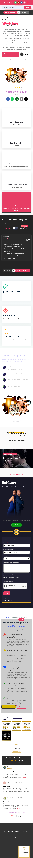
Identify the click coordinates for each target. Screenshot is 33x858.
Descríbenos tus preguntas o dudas (11, 562)
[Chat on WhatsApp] (16, 525)
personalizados (10, 12)
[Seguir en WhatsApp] (15, 2)
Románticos (24, 92)
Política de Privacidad (9, 837)
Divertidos (8, 92)
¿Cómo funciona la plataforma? (9, 54)
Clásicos (6, 454)
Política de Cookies (20, 837)
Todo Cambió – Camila (12, 458)
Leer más (24, 777)
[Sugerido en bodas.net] (24, 857)
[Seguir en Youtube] (18, 2)
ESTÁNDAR (7, 270)
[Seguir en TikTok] (28, 2)
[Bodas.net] (16, 816)
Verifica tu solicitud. (8, 581)
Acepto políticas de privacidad (12, 577)
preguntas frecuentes (8, 706)
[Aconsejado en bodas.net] (16, 752)
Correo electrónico (8, 549)
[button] (9, 474)
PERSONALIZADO (23, 270)
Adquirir (27, 54)
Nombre (5, 542)
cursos (25, 12)
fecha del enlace (7, 556)
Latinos (16, 92)
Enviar (7, 593)
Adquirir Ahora (16, 421)
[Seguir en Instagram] (24, 2)
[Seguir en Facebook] (21, 2)
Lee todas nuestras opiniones (17, 812)
